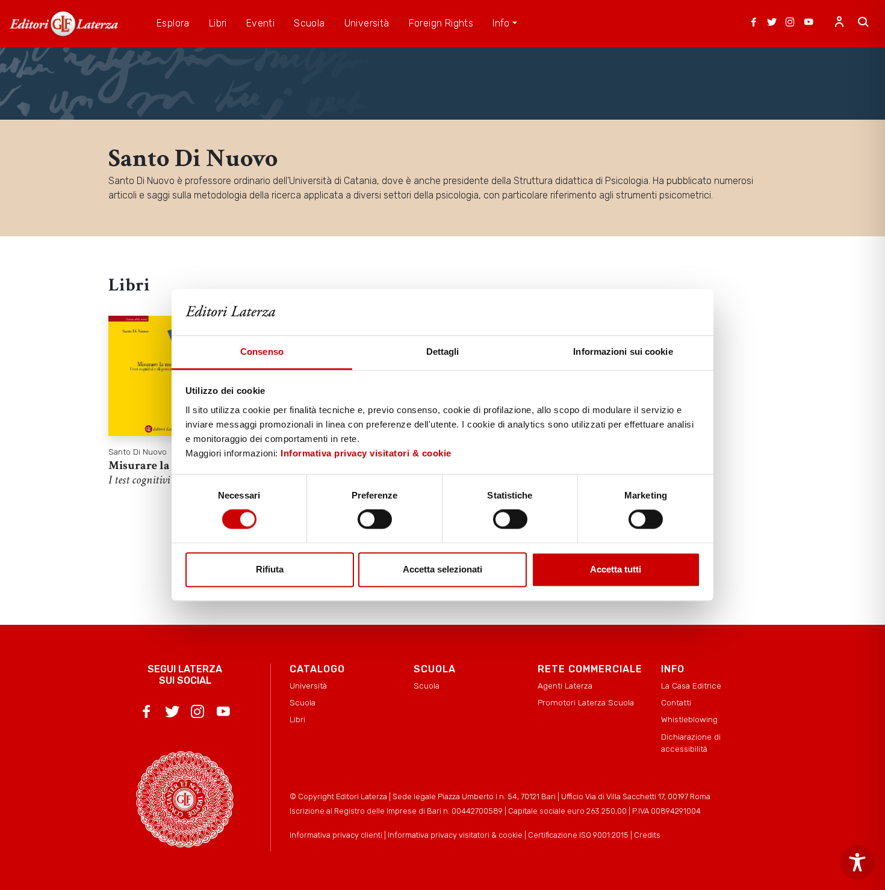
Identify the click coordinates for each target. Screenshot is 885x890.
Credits (647, 834)
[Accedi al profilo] (839, 23)
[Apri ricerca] (863, 23)
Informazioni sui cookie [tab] (622, 351)
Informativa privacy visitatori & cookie (366, 453)
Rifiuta (270, 569)
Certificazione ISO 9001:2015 (578, 834)
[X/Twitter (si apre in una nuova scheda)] (772, 23)
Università (308, 685)
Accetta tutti (615, 569)
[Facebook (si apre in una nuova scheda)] (754, 23)
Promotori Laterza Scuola (586, 702)
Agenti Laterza (565, 685)
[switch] (375, 519)
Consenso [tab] (262, 351)
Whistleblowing (689, 719)
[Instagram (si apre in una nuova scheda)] (790, 23)
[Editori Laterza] (64, 24)
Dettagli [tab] (442, 351)
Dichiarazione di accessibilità (691, 742)
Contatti (676, 702)
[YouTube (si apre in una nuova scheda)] (809, 23)
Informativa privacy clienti (336, 834)
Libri (297, 719)
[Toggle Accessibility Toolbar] (857, 862)
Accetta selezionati (442, 569)
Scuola (302, 702)
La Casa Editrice (691, 685)
